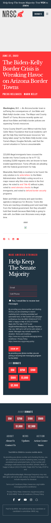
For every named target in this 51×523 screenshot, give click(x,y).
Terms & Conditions (25, 494)
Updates (26, 440)
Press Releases (12, 94)
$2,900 (14, 385)
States (41, 445)
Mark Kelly (31, 94)
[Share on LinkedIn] (13, 239)
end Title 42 (25, 184)
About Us (10, 440)
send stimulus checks (21, 187)
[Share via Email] (18, 239)
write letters (25, 175)
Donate (38, 13)
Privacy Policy (39, 494)
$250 (22, 370)
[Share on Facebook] (4, 239)
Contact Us (10, 445)
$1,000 (24, 377)
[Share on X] (9, 239)
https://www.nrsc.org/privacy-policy (21, 341)
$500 (13, 377)
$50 (12, 370)
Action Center (40, 440)
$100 (32, 370)
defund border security (36, 190)
